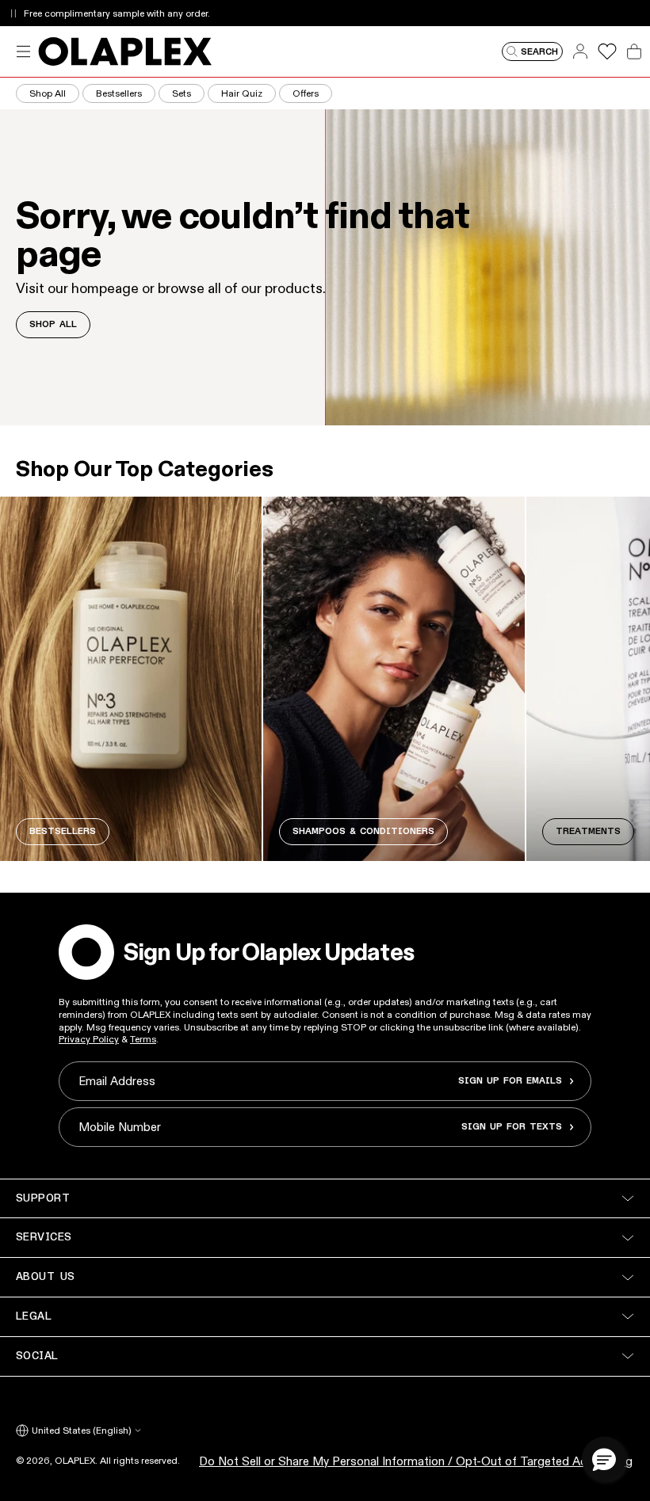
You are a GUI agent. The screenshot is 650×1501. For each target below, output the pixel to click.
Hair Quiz (241, 93)
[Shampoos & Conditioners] (394, 679)
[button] (604, 1459)
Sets (181, 93)
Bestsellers (119, 93)
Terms (143, 1039)
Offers (305, 93)
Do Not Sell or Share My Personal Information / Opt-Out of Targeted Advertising (416, 1461)
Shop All (47, 93)
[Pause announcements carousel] (13, 13)
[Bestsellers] (131, 679)
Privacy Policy (89, 1039)
